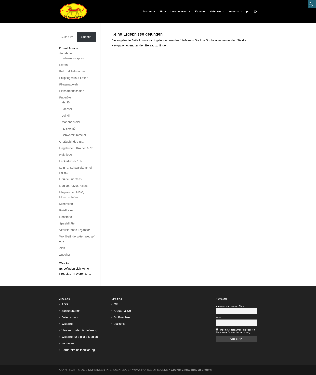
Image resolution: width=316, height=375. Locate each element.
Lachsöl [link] (67, 109)
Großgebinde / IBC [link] (71, 141)
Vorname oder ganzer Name (230, 306)
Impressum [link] (69, 343)
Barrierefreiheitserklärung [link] (78, 350)
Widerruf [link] (67, 323)
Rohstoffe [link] (65, 217)
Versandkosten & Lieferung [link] (79, 330)
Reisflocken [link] (67, 210)
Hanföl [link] (66, 102)
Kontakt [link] (200, 11)
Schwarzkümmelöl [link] (74, 135)
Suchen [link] (86, 37)
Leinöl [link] (66, 115)
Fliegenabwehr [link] (69, 84)
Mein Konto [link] (217, 11)
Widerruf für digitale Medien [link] (80, 336)
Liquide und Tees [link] (70, 179)
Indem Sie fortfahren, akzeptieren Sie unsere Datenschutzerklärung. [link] (235, 331)
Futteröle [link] (65, 97)
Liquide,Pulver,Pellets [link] (73, 185)
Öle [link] (116, 304)
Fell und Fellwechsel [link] (72, 71)
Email (218, 317)
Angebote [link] (65, 53)
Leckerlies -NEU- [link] (70, 161)
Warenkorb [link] (235, 11)
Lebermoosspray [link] (73, 58)
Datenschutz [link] (70, 317)
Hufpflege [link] (65, 154)
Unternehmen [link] (179, 11)
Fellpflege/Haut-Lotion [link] (73, 78)
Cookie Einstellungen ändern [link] (191, 369)
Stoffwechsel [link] (122, 317)
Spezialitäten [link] (67, 223)
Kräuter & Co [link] (122, 310)
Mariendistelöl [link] (71, 122)
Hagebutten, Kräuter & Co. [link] (76, 148)
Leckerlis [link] (119, 323)
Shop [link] (162, 11)
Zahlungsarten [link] (71, 310)
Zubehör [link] (64, 254)
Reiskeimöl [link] (69, 128)
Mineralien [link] (66, 204)
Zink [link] (62, 248)
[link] (312, 4)
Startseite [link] (149, 11)
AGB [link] (65, 304)
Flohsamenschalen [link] (71, 91)
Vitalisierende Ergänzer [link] (74, 230)
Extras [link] (63, 65)
